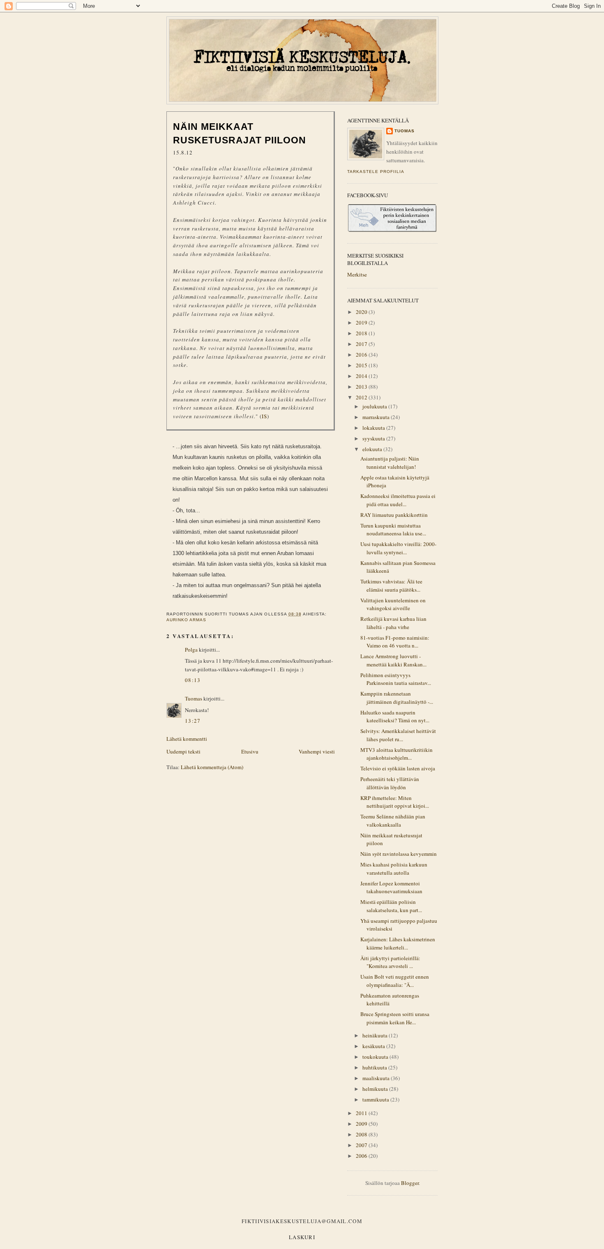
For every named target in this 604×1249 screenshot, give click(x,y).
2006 (362, 1155)
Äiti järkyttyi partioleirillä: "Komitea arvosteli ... (390, 962)
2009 (362, 1123)
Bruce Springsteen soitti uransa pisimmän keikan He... (394, 1018)
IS (264, 416)
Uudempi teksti (183, 751)
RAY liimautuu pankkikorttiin (394, 514)
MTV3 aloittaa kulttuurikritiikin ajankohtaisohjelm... (396, 754)
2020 (362, 312)
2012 (362, 397)
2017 (362, 344)
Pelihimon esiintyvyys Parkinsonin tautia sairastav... (395, 679)
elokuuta (372, 449)
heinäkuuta (375, 1035)
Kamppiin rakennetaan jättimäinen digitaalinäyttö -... (396, 697)
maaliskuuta (376, 1078)
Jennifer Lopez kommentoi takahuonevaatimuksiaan (391, 887)
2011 (362, 1113)
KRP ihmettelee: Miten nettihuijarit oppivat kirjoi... (394, 802)
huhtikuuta (375, 1067)
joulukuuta (375, 406)
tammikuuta (376, 1099)
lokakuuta (374, 427)
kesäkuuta (374, 1046)
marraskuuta (376, 417)
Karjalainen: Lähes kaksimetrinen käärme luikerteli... (397, 943)
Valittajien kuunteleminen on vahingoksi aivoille (393, 604)
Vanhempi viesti (317, 751)
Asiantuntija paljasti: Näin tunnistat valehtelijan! (389, 462)
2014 (362, 376)
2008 (362, 1134)
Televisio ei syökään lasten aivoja (397, 768)
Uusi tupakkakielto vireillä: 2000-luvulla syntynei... (398, 548)
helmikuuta (375, 1088)
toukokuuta (376, 1056)
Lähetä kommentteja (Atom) (212, 767)
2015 (362, 365)
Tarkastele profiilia (375, 171)
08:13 (193, 680)
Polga (191, 649)
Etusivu (249, 751)
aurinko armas (186, 620)
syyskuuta (374, 438)
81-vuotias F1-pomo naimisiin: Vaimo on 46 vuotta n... (394, 642)
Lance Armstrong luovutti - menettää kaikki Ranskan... (393, 660)
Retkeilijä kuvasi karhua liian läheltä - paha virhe (393, 623)
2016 (362, 354)
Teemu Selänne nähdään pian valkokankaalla (392, 820)
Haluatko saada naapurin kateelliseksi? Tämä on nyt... (394, 716)
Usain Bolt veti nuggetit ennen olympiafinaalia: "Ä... (394, 981)
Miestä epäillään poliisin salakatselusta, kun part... (391, 906)
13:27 (193, 720)
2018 (362, 333)
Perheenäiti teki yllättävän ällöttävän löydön (389, 783)
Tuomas (193, 698)
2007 (362, 1145)
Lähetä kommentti (186, 738)
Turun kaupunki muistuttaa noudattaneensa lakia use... (393, 529)
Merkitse (357, 274)
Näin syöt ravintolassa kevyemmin (398, 853)
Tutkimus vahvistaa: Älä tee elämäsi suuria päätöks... (391, 585)
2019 (362, 322)
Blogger (410, 1183)
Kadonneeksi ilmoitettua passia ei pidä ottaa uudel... (398, 500)
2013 (362, 386)
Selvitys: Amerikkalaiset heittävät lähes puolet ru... (398, 735)
